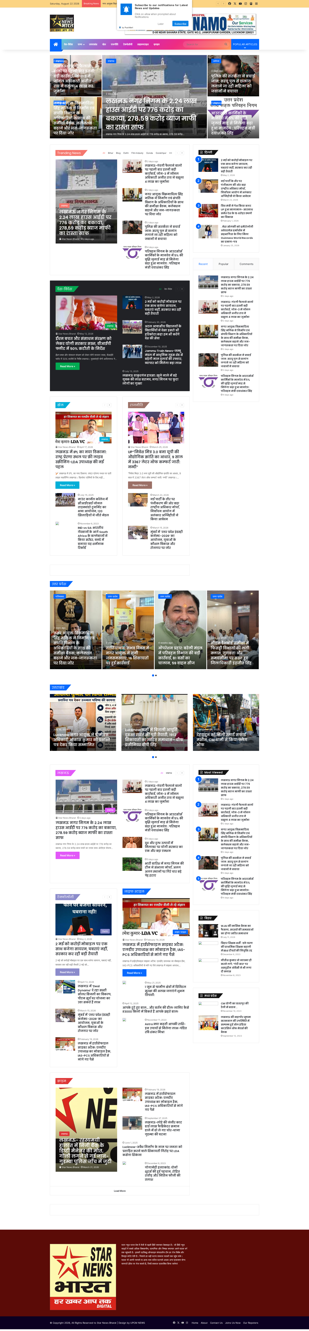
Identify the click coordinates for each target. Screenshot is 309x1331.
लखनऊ (111, 61)
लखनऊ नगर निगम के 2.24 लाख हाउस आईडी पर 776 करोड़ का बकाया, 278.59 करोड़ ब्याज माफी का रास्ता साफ (151, 114)
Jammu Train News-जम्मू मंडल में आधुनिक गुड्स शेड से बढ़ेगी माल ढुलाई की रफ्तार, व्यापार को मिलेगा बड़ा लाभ (164, 357)
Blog (118, 153)
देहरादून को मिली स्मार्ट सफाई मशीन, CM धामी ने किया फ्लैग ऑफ (222, 739)
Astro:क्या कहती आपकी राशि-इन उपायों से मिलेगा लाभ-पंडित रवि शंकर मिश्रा (166, 1028)
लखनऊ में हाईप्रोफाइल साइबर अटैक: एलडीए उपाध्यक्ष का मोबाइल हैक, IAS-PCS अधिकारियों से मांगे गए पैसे (94, 1051)
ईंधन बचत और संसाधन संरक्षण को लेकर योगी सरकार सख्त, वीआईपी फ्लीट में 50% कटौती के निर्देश (83, 343)
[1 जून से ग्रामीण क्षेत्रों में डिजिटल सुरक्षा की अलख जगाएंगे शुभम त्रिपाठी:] (124, 982)
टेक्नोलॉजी (127, 44)
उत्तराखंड (93, 44)
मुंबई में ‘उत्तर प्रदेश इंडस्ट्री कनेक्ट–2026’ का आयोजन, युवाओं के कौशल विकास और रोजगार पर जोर (166, 540)
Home (195, 1322)
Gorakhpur (161, 153)
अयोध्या (216, 61)
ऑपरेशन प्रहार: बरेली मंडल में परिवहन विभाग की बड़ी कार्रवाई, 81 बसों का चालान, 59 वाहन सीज (180, 656)
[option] (154, 97)
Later (161, 24)
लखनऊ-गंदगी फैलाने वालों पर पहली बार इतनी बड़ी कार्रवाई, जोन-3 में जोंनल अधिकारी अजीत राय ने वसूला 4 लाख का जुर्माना (73, 79)
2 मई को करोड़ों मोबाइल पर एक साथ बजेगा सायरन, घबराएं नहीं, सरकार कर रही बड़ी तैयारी (163, 308)
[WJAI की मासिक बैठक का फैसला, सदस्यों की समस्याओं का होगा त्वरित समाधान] (208, 931)
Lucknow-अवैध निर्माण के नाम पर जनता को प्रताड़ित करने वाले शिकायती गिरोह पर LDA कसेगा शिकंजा (152, 1151)
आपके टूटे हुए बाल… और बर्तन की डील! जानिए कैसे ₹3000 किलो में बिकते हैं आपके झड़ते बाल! (155, 1010)
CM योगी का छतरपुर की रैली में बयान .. (235, 1005)
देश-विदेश (68, 44)
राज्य (80, 44)
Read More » (67, 366)
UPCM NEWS (137, 1322)
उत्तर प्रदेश (112, 596)
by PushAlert (127, 27)
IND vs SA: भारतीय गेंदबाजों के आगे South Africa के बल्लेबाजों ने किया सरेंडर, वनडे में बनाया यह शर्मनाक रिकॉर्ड (93, 538)
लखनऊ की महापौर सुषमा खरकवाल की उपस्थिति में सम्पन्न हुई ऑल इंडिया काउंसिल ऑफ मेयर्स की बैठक (236, 1024)
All (104, 153)
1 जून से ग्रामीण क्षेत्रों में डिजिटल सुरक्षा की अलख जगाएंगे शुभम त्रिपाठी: (165, 991)
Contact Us (216, 1322)
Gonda (149, 153)
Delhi (126, 153)
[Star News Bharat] (62, 23)
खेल (104, 44)
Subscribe (180, 24)
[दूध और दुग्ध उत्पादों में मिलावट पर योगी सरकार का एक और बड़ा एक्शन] (132, 842)
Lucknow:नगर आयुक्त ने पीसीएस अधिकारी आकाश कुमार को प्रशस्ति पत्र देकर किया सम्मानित (81, 739)
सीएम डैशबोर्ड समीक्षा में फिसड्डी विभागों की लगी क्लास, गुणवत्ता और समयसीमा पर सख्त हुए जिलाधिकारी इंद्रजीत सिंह (231, 653)
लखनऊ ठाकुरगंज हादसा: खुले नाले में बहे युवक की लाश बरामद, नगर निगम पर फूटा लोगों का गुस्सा (150, 379)
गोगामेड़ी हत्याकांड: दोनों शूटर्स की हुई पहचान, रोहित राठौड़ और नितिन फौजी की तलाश (162, 1173)
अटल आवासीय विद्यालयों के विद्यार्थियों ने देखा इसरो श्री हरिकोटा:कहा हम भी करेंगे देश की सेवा (163, 332)
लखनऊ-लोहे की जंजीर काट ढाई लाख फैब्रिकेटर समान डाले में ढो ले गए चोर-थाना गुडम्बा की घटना (163, 1128)
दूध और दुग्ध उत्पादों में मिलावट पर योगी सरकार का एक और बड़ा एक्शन (164, 847)
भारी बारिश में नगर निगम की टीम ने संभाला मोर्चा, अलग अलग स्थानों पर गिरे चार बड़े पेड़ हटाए (164, 870)
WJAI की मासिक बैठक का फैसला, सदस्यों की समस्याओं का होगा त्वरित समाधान (237, 929)
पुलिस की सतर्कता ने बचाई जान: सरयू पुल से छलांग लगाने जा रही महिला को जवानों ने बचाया (233, 84)
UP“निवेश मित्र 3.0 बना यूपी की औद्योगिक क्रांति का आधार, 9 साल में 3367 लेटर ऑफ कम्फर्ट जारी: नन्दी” (155, 459)
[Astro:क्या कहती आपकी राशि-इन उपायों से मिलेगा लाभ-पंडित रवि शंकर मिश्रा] (124, 1020)
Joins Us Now (233, 1322)
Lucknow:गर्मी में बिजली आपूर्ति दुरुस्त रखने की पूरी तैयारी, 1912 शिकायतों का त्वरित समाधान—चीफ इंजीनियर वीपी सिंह (154, 737)
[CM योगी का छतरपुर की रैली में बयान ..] (208, 1007)
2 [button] (156, 675)
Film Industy (137, 153)
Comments (246, 264)
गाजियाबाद (59, 596)
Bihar (110, 153)
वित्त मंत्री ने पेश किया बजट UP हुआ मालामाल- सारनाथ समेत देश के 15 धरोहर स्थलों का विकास (237, 211)
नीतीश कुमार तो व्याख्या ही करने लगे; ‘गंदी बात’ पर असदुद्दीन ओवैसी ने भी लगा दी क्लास (236, 965)
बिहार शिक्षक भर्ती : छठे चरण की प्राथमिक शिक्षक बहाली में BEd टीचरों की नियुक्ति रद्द (237, 946)
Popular (224, 264)
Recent (203, 264)
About (204, 1322)
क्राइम (157, 44)
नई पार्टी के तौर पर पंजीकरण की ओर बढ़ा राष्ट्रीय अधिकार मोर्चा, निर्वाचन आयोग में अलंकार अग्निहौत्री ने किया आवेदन (165, 509)
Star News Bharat (70, 239)
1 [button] (153, 675)
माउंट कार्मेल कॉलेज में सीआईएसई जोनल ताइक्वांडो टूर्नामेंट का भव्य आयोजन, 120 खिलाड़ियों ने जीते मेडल (93, 507)
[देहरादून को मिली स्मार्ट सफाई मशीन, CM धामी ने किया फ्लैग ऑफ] (226, 722)
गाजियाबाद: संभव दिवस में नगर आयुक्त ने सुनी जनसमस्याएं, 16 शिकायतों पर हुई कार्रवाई (127, 656)
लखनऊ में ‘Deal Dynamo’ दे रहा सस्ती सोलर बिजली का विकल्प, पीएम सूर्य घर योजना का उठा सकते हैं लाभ (94, 994)
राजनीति (114, 44)
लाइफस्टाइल (143, 44)
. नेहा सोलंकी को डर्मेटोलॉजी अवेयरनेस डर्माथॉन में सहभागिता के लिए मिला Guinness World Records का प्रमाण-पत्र (237, 234)
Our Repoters (250, 1322)
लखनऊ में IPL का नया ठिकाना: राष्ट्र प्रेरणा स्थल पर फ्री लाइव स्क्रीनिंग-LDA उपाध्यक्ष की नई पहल (81, 459)
